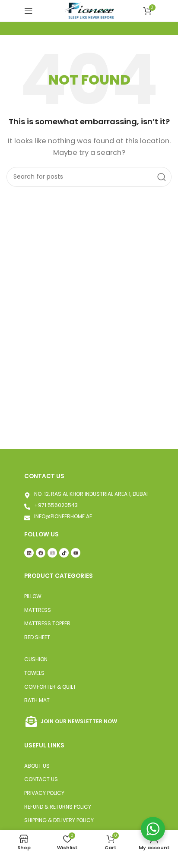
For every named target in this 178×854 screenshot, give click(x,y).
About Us (37, 765)
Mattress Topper (47, 623)
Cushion (36, 659)
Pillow (32, 596)
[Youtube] (75, 553)
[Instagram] (52, 553)
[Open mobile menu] (28, 10)
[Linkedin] (29, 553)
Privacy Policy (44, 793)
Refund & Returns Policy (57, 806)
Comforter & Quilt (50, 686)
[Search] (162, 177)
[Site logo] (89, 10)
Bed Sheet (37, 637)
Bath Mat (37, 700)
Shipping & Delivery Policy (59, 820)
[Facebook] (40, 553)
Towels (34, 673)
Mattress (37, 610)
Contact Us (41, 779)
